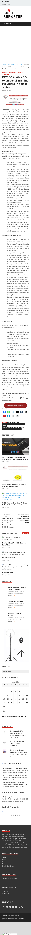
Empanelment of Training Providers (13, 427)
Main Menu (8, 24)
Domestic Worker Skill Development (13, 424)
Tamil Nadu (21, 72)
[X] (3, 907)
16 (27, 695)
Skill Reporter (15, 915)
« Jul (3, 711)
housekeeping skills (15, 429)
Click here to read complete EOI (15, 405)
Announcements (7, 862)
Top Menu (6, 1)
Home (4, 65)
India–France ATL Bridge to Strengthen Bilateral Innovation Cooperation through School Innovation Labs (15, 770)
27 (15, 702)
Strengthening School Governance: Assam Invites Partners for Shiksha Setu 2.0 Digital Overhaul (15, 785)
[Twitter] (18, 4)
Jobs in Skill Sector (8, 866)
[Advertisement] (15, 44)
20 (15, 699)
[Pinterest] (25, 4)
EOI (21, 65)
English (8, 934)
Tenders (4, 864)
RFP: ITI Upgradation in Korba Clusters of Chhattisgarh (17, 743)
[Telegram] (13, 907)
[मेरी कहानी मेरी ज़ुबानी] (15, 567)
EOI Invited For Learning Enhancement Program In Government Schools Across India (15, 777)
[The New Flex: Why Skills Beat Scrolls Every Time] (15, 538)
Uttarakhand (5, 74)
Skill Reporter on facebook (14, 716)
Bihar (3, 72)
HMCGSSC (10, 72)
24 (4, 702)
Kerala (15, 72)
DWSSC (4, 425)
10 (4, 695)
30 (27, 702)
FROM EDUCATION (14, 764)
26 (11, 702)
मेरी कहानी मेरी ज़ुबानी (8, 572)
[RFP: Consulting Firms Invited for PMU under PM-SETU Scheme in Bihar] (15, 447)
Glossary (5, 891)
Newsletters (5, 893)
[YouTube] (28, 4)
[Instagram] (23, 4)
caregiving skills (13, 422)
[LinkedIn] (21, 4)
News (4, 860)
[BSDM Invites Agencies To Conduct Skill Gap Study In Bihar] (15, 474)
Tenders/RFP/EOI (12, 65)
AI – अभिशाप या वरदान (8, 558)
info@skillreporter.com (9, 797)
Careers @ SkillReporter (9, 878)
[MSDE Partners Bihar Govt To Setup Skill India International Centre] (15, 497)
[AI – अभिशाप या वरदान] (15, 553)
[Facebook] (16, 4)
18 (8, 699)
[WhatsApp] (22, 907)
